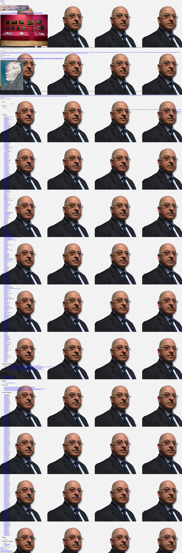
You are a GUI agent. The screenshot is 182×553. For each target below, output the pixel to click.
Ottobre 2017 (6, 484)
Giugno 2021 (6, 447)
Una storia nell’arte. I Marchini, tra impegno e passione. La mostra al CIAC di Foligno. (21, 13)
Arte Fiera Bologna (7, 160)
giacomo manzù (156, 95)
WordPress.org (6, 545)
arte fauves (5, 158)
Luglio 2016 (6, 497)
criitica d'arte (60, 52)
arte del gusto (6, 149)
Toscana (5, 354)
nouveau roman (6, 305)
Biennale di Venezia (7, 198)
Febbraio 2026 (6, 399)
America (5, 120)
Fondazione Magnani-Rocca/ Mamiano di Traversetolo (12, 237)
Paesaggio (5, 310)
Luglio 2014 (6, 518)
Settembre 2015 (6, 506)
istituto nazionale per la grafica (8, 259)
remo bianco (56, 96)
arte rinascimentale (7, 183)
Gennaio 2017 (6, 492)
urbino (5, 358)
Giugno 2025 (6, 406)
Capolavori (51, 95)
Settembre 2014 (6, 516)
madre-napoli (6, 275)
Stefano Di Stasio (81, 53)
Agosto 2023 (6, 425)
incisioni (7, 228)
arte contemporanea (55, 52)
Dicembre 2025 (6, 401)
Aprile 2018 (6, 479)
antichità (5, 133)
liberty (5, 264)
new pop (5, 303)
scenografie (6, 335)
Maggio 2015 (6, 509)
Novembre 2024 (6, 412)
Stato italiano (86, 52)
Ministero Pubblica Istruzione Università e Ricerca (11, 288)
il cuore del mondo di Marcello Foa (9, 377)
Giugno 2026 (6, 396)
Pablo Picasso (55, 53)
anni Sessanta (34, 52)
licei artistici (6, 267)
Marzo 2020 (6, 460)
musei (75, 52)
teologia (5, 353)
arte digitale (6, 150)
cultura (64, 52)
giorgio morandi (11, 53)
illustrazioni (6, 254)
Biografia (3, 4)
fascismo (5, 229)
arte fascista (6, 157)
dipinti (66, 52)
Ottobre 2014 (6, 515)
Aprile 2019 (6, 469)
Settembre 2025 (6, 403)
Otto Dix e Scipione (49, 53)
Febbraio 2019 (6, 471)
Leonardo (5, 263)
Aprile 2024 (6, 418)
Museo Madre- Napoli (7, 297)
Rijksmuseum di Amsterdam (8, 331)
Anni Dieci (16, 52)
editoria (5, 224)
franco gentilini (147, 95)
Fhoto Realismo (6, 231)
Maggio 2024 (6, 417)
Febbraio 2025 (6, 409)
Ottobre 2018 (6, 474)
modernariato (6, 290)
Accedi (5, 543)
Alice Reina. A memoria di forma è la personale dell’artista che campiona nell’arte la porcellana (18, 390)
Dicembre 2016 (6, 493)
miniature (5, 285)
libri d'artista (6, 266)
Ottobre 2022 (6, 433)
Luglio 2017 (6, 487)
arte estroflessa (6, 156)
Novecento (5, 306)
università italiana (6, 357)
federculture (6, 230)
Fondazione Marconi (7, 238)
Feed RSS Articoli (3, 551)
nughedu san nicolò (7, 307)
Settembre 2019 (6, 465)
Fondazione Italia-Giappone (8, 236)
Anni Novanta (21, 52)
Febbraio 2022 (6, 440)
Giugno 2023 (6, 426)
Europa (5, 225)
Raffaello (5, 328)
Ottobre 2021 (6, 443)
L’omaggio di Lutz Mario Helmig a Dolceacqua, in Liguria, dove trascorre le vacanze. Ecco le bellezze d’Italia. (24, 365)
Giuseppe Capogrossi (172, 95)
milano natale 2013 (7, 284)
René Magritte (76, 53)
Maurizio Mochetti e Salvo (37, 53)
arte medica (6, 170)
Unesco (5, 356)
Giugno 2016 (6, 498)
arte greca (5, 165)
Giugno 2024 (6, 416)
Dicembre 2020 (6, 452)
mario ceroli (19, 96)
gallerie (5, 245)
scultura (84, 95)
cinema (5, 210)
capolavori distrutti (7, 204)
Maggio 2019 (6, 468)
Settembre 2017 (6, 485)
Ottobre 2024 (6, 413)
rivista (5, 332)
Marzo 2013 (6, 531)
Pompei (5, 320)
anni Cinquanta (12, 52)
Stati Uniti (5, 346)
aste (4, 192)
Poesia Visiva (6, 317)
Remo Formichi (61, 96)
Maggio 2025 (6, 407)
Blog (3, 3)
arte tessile (5, 190)
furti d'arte (5, 243)
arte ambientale (6, 142)
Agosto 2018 (6, 476)
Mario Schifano (33, 96)
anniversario (50, 52)
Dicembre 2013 (6, 524)
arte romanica (6, 185)
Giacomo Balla (174, 52)
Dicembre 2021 (6, 442)
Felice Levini (142, 52)
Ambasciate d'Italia (7, 119)
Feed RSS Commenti (9, 551)
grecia (5, 252)
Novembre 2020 (6, 453)
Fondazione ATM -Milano (8, 233)
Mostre (73, 52)
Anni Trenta (43, 52)
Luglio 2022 (6, 436)
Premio (5, 323)
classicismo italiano (7, 213)
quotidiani (5, 327)
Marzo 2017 (6, 490)
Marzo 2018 (6, 480)
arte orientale (6, 178)
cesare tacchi (128, 52)
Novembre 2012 (6, 535)
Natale (5, 301)
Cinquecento (6, 211)
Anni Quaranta (29, 52)
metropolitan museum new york (9, 283)
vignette (5, 361)
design (5, 220)
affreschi (5, 117)
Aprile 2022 (6, 438)
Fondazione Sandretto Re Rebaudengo (10, 239)
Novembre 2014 (6, 514)
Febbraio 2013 (6, 532)
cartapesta (5, 206)
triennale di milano (7, 355)
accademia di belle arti (6, 52)
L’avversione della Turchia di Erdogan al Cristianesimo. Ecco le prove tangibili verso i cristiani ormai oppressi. (26, 367)
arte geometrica (6, 163)
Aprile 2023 (6, 428)
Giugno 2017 (6, 488)
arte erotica (5, 155)
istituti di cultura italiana (7, 258)
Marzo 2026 (6, 398)
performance (6, 313)
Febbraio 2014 (6, 522)
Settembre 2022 (6, 434)
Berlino (5, 197)
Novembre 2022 (6, 432)
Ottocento (5, 309)
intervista (5, 257)
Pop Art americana (7, 321)
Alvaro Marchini (104, 52)
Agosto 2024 (6, 414)
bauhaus (5, 195)
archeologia (6, 134)
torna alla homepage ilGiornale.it (5, 550)
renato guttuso (71, 53)
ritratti (83, 52)
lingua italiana (6, 268)
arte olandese (6, 176)
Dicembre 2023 (6, 421)
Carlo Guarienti (118, 95)
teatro (5, 352)
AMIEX (5, 122)
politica (76, 95)
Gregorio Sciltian (6, 96)
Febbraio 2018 (6, 481)
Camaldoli (5, 202)
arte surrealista (6, 188)
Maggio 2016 (6, 499)
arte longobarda (6, 169)
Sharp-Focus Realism (7, 342)
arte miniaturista (6, 173)
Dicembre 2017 (6, 483)
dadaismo (5, 219)
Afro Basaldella (95, 95)
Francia (5, 241)
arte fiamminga (6, 159)
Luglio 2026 (6, 395)
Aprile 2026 (6, 397)
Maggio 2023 (6, 427)
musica (5, 299)
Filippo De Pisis (146, 52)
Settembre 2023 (6, 424)
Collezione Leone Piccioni (125, 95)
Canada (5, 203)
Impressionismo (6, 255)
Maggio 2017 (6, 489)
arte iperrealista (6, 168)
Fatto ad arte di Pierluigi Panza (8, 376)
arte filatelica (6, 162)
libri (4, 265)
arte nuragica (6, 175)
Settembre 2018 (6, 475)
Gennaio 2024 (6, 420)
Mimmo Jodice (44, 53)
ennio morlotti (137, 95)
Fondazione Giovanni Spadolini (9, 234)
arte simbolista (6, 187)
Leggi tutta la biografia (177, 111)
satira (5, 334)
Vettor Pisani (86, 53)
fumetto (5, 242)
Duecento (5, 223)
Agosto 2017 (6, 486)
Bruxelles (5, 201)
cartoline (5, 207)
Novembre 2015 (6, 504)
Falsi (5, 227)
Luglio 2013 (6, 528)
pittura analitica (6, 315)
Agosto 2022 (6, 435)
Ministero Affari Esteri (7, 286)
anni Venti (46, 52)
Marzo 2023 (6, 429)
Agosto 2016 (6, 496)
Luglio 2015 (6, 507)
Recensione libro (6, 329)
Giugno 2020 (6, 457)
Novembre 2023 (6, 422)
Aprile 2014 (6, 520)
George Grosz (165, 52)
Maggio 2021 (6, 448)
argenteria (7, 140)
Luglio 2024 (6, 415)
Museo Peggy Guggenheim (8, 298)
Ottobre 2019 (6, 464)
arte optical (5, 177)
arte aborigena (6, 141)
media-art (5, 281)
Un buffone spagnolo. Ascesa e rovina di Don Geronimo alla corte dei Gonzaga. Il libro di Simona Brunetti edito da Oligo (22, 389)
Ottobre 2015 (6, 505)
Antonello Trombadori (110, 52)
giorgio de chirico (6, 53)
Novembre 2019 (6, 463)
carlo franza (113, 95)
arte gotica (5, 164)
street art (5, 350)
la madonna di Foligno (7, 261)
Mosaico (5, 294)
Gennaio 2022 (6, 441)
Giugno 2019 (6, 467)
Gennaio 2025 (6, 410)
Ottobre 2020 (6, 454)
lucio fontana (16, 96)
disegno (69, 52)
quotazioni (5, 326)
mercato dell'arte (6, 282)
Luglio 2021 (6, 446)
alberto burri (100, 95)
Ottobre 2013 (6, 525)
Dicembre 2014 (6, 513)
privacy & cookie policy (4, 549)
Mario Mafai (24, 96)
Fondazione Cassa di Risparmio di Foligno (155, 52)
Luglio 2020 (6, 456)
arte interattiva (6, 167)
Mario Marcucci (28, 96)
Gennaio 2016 (6, 502)
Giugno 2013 (6, 529)
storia (89, 52)
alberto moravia (99, 52)
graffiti (5, 250)
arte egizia (5, 153)
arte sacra (5, 186)
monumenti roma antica (7, 293)
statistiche (5, 347)
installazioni (6, 256)
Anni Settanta (39, 52)
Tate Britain (6, 351)
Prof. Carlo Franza (66, 53)
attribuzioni (6, 193)
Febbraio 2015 (6, 512)
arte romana (6, 184)
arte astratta (6, 144)
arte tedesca (6, 189)
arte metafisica (6, 171)
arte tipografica (6, 191)
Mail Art (5, 276)
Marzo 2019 (6, 470)
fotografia (5, 240)
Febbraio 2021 (6, 450)
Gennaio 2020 (6, 461)
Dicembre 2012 (6, 534)
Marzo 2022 (6, 439)
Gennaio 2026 (6, 400)
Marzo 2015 (6, 511)
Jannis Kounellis (16, 53)
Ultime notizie (6, 371)
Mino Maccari (38, 96)
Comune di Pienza (132, 95)
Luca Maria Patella (30, 53)
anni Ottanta (25, 52)
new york (5, 304)
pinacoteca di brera (7, 314)
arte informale (6, 166)
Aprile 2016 (6, 500)
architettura (5, 135)
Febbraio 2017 (6, 491)
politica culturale (79, 52)
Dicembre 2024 (6, 411)
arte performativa (6, 179)
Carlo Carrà (120, 52)
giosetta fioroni (166, 95)
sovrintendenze (6, 344)
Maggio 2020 (6, 458)
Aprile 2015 (6, 510)
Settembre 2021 (6, 444)
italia (71, 52)
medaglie (5, 280)
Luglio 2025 (6, 405)
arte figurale (6, 161)
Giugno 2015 (6, 508)
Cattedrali (5, 208)
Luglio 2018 (6, 477)
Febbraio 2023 (6, 430)
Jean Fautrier (11, 96)
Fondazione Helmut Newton (8, 235)
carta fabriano (6, 205)
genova (5, 246)
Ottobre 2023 (6, 423)
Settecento (5, 341)
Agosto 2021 (6, 445)
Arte (42, 95)
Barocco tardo (6, 194)
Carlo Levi (124, 52)
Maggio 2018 (6, 478)
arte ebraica (6, 152)
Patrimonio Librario (7, 312)
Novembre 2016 (6, 494)
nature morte (6, 302)
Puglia (5, 324)
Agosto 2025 (6, 404)
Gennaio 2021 (6, 451)
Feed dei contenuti (7, 544)
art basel (5, 137)
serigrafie (5, 340)
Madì (5, 274)
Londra (5, 271)
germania (5, 247)
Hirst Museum (6, 253)
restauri (5, 330)
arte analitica (6, 143)
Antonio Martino (6, 375)
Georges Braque (169, 52)
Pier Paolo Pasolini (60, 53)
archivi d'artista (6, 136)
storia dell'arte (92, 52)
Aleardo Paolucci (105, 95)
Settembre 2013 (6, 526)
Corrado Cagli (132, 52)
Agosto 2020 (6, 455)
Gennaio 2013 (6, 533)
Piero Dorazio (47, 96)
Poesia (5, 316)
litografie (5, 269)
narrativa (5, 300)
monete (5, 291)
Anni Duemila (17, 95)
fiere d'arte (5, 232)
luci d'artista (6, 272)
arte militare (6, 172)
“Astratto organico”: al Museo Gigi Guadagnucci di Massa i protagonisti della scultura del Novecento (19, 387)
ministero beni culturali (7, 287)
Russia (5, 333)
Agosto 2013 (6, 527)
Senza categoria (6, 339)
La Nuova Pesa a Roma (23, 53)
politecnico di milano (7, 318)
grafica (5, 251)
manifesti (5, 277)
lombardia (5, 270)
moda (5, 289)
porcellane (5, 322)
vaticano (5, 359)
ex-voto (5, 226)
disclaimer (1, 548)
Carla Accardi (116, 52)
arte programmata (6, 181)
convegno (59, 95)
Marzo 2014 (6, 521)
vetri (4, 360)
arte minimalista (6, 174)
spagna (5, 345)
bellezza (5, 196)
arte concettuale (6, 146)
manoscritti (5, 278)
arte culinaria (6, 148)
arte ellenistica (6, 154)
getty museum (6, 248)
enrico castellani (137, 52)
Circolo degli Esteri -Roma (8, 212)
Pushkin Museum (6, 325)
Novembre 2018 (6, 473)
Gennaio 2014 (6, 523)
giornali (5, 249)
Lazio (5, 262)
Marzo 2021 (6, 449)
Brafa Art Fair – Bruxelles (8, 200)
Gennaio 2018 (6, 482)
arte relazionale (6, 182)
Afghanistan (6, 118)
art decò (5, 138)
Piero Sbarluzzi (52, 96)
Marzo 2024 (6, 419)
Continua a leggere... (3, 50)
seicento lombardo (7, 338)
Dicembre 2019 (6, 462)
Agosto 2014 (6, 517)
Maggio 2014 (6, 519)
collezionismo (56, 95)
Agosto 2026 (6, 394)
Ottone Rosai (43, 96)
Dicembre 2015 (6, 503)
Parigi (5, 311)
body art (5, 199)
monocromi (6, 292)
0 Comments (2, 54)
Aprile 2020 (6, 459)
